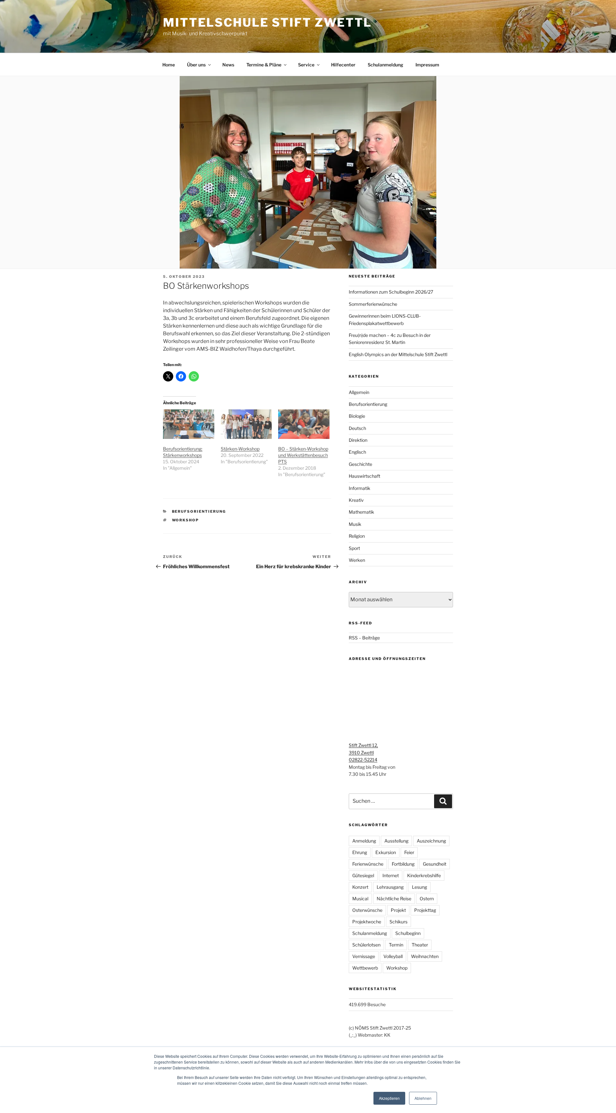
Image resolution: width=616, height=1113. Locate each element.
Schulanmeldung (385, 64)
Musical (360, 898)
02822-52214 (363, 759)
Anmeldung (364, 840)
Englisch (357, 452)
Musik (355, 524)
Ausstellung (396, 840)
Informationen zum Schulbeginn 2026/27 (391, 292)
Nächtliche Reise (394, 898)
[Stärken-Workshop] (246, 424)
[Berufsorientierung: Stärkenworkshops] (188, 424)
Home (168, 64)
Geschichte (360, 464)
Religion (357, 536)
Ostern (427, 898)
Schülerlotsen (366, 944)
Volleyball (393, 956)
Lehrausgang (390, 887)
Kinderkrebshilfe (424, 875)
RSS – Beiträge (364, 637)
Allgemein (359, 392)
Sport (354, 548)
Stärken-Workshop (240, 448)
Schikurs (398, 921)
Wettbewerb (365, 968)
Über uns (196, 64)
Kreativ (356, 500)
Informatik (359, 488)
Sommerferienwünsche (373, 304)
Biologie (357, 416)
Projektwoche (366, 921)
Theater (420, 944)
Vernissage (363, 956)
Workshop (185, 520)
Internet (390, 875)
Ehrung (359, 852)
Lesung (419, 887)
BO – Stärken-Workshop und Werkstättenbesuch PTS (303, 455)
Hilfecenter (343, 64)
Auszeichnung (431, 840)
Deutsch (357, 428)
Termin (396, 944)
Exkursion (385, 852)
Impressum (427, 64)
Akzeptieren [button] (389, 1098)
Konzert (360, 887)
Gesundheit (434, 864)
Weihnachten (425, 956)
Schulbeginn (408, 933)
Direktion (358, 440)
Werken (357, 560)
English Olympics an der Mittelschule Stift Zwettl (398, 354)
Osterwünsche (367, 910)
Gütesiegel (363, 875)
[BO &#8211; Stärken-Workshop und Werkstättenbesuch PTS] (303, 424)
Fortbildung (403, 864)
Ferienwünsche (367, 864)
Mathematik (361, 512)
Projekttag (425, 910)
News (228, 64)
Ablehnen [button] (423, 1098)
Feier (409, 852)
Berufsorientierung (199, 511)
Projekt (398, 910)
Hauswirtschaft (364, 476)
